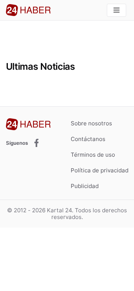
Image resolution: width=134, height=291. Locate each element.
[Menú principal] (116, 10)
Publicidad (85, 186)
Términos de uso (93, 154)
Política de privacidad (99, 170)
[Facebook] (36, 143)
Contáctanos (88, 139)
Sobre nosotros (91, 123)
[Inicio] (28, 10)
